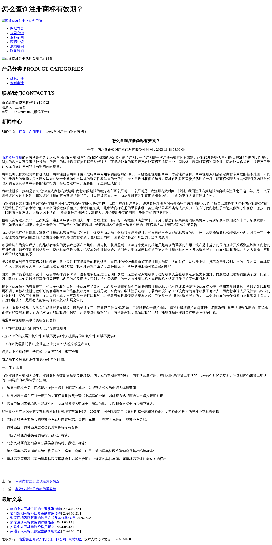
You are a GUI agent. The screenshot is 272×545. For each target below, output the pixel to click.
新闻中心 (36, 131)
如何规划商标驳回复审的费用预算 (35, 513)
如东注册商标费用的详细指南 (32, 522)
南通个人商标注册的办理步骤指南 (35, 509)
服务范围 (17, 37)
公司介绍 (17, 33)
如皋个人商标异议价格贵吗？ (32, 527)
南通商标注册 (12, 157)
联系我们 (17, 51)
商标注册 (17, 78)
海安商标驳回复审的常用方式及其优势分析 (42, 518)
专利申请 (17, 83)
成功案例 (17, 46)
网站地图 (75, 539)
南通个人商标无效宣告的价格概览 (35, 531)
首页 (22, 131)
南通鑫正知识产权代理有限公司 (42, 539)
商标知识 (17, 42)
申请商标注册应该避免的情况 (37, 481)
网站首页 (17, 28)
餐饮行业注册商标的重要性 (35, 489)
